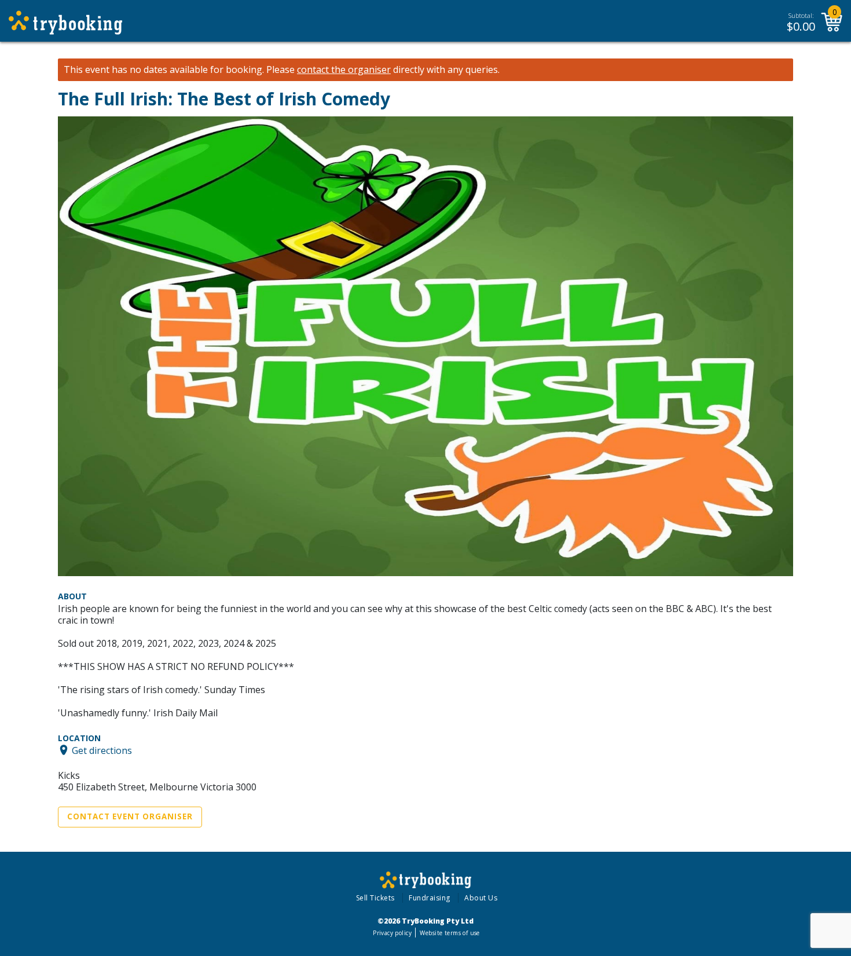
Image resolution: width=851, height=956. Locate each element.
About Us (480, 898)
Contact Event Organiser (130, 816)
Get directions (102, 749)
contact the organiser (344, 69)
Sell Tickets (375, 898)
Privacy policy (392, 933)
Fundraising (429, 898)
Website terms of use (449, 933)
